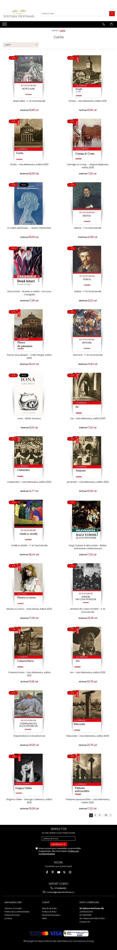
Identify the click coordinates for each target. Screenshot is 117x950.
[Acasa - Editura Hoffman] (18, 13)
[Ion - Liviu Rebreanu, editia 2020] (88, 648)
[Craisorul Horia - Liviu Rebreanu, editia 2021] (29, 648)
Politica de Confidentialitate (17, 911)
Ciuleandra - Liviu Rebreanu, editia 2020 (29, 481)
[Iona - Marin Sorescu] (29, 394)
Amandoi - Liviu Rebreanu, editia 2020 (88, 481)
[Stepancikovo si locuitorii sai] (29, 711)
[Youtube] (58, 872)
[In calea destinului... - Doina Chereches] (29, 203)
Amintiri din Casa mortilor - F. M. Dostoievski (87, 610)
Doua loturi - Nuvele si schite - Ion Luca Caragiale (29, 293)
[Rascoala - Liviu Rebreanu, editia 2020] (88, 711)
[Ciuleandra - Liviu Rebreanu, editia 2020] (29, 457)
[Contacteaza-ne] (103, 24)
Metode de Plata (49, 908)
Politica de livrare (12, 915)
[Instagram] (70, 872)
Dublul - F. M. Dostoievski (87, 291)
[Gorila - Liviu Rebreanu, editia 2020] (29, 140)
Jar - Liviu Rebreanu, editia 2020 (87, 418)
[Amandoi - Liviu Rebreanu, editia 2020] (88, 457)
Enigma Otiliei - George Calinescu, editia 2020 (29, 801)
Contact (8, 918)
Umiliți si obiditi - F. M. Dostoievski (29, 545)
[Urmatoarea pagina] (110, 815)
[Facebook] (47, 872)
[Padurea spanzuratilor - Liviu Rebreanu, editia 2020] (88, 775)
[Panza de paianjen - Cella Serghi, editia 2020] (29, 330)
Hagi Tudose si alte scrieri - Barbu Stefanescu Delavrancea (88, 547)
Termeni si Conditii (13, 908)
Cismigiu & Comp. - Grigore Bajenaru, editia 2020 (88, 166)
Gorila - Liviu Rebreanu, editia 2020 (29, 164)
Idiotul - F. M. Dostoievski (87, 227)
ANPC (44, 918)
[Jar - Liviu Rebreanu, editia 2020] (88, 394)
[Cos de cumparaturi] (111, 24)
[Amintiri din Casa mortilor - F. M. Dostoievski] (88, 584)
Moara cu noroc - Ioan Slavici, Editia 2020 (29, 608)
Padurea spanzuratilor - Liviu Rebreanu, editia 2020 (88, 801)
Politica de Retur (49, 911)
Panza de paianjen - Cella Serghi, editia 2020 (29, 356)
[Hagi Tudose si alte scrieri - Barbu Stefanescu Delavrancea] (88, 521)
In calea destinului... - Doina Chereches (29, 227)
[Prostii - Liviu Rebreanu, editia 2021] (88, 76)
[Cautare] (112, 13)
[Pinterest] (52, 872)
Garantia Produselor (51, 915)
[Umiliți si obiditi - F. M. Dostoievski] (29, 521)
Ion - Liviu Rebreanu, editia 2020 (87, 672)
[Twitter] (64, 872)
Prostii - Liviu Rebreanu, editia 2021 (88, 100)
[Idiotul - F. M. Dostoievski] (88, 203)
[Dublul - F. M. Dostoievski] (88, 267)
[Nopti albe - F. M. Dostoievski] (29, 76)
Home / (55, 30)
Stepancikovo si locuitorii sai (29, 735)
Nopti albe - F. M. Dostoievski (29, 100)
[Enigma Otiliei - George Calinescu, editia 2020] (29, 775)
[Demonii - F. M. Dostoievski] (88, 330)
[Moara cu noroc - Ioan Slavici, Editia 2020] (29, 584)
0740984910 (60, 888)
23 (106, 815)
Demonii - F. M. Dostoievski (88, 354)
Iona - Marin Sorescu (29, 418)
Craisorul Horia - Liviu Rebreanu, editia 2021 (29, 674)
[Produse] (5, 25)
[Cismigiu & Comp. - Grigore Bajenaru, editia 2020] (88, 140)
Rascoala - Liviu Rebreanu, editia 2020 (88, 735)
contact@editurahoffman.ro (60, 892)
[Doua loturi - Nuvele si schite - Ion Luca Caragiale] (29, 267)
